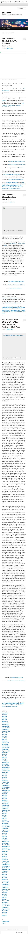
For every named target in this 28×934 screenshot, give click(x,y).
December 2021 (5, 805)
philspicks (6, 12)
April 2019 (4, 858)
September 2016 (6, 909)
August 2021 (5, 812)
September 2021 (6, 810)
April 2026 (4, 719)
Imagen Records (10, 186)
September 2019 (6, 849)
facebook (14, 185)
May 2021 (4, 817)
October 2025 (5, 729)
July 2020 (4, 833)
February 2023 (5, 782)
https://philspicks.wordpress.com (15, 179)
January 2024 (5, 764)
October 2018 (5, 868)
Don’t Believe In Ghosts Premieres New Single (9, 197)
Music (16, 182)
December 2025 (5, 726)
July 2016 (4, 912)
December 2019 (5, 845)
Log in (3, 923)
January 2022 (5, 803)
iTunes (23, 243)
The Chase (18, 105)
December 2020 (5, 825)
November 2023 (5, 767)
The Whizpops (19, 704)
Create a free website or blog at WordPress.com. (14, 929)
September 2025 (6, 731)
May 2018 (4, 876)
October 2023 (5, 769)
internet (16, 186)
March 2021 (5, 820)
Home (3, 28)
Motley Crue (4, 704)
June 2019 (4, 854)
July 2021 (4, 813)
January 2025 (5, 744)
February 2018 (5, 881)
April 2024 (4, 759)
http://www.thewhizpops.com (16, 677)
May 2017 (4, 896)
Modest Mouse (14, 310)
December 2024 (5, 746)
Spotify (5, 245)
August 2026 (5, 713)
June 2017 (4, 894)
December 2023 (5, 765)
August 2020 (5, 831)
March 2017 (5, 899)
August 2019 (5, 851)
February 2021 (5, 821)
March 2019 (5, 859)
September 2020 (6, 830)
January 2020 (5, 843)
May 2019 (4, 856)
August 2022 (5, 792)
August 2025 (5, 732)
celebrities (15, 184)
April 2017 (4, 897)
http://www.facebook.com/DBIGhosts (16, 284)
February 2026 (5, 723)
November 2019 (5, 846)
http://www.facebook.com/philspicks (10, 298)
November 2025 (5, 728)
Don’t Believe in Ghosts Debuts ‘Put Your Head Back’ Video (9, 42)
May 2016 (4, 915)
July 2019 (4, 853)
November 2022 (5, 787)
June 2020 (4, 835)
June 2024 (4, 756)
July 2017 (4, 892)
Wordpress (11, 188)
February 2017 (5, 900)
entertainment (9, 185)
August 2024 (5, 752)
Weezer (3, 706)
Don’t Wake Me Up (6, 107)
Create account (5, 921)
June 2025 (4, 736)
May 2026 (4, 718)
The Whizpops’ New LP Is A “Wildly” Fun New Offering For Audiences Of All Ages (11, 323)
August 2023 (5, 772)
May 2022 (4, 797)
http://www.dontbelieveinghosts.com (16, 281)
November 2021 (5, 807)
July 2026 (4, 714)
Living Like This (11, 105)
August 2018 (5, 871)
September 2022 (6, 790)
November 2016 (5, 905)
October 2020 (5, 828)
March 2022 (5, 800)
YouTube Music (13, 243)
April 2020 (4, 838)
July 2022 (4, 793)
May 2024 (4, 757)
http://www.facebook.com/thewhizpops (16, 680)
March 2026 (5, 721)
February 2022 (5, 802)
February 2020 (5, 841)
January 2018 (5, 882)
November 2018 (5, 866)
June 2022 (4, 795)
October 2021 (5, 808)
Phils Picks (10, 311)
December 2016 (5, 904)
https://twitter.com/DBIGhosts (16, 168)
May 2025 (4, 737)
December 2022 (5, 785)
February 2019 (5, 861)
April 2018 (4, 877)
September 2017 (6, 889)
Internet (13, 182)
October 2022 (5, 789)
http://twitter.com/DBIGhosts (15, 288)
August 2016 (5, 910)
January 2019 (5, 863)
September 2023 (6, 770)
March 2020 (5, 840)
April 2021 (4, 818)
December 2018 (5, 864)
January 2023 (5, 784)
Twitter (6, 188)
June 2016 (4, 914)
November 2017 (5, 886)
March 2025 (5, 741)
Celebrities (8, 182)
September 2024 (6, 751)
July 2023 (4, 774)
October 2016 (5, 907)
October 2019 (5, 848)
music (3, 188)
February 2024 (5, 762)
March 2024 (5, 761)
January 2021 (5, 823)
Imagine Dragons (19, 309)
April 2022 (4, 798)
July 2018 (4, 873)
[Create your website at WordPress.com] (14, 2)
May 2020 (4, 836)
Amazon (19, 243)
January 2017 (5, 902)
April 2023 (4, 779)
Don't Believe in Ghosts (12, 307)
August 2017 (5, 891)
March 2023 (5, 780)
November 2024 (5, 747)
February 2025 (5, 742)
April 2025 (4, 739)
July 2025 (4, 734)
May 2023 (4, 777)
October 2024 (5, 749)
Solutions (4, 100)
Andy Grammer (9, 184)
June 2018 (4, 874)
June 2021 (4, 815)
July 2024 (4, 754)
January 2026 (5, 724)
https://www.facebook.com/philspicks (11, 174)
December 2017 (5, 884)
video (13, 89)
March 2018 (5, 879)
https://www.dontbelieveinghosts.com (16, 161)
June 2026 (4, 716)
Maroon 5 (20, 186)
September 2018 (6, 869)
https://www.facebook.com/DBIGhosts (16, 164)
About (8, 28)
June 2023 (4, 775)
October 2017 (5, 887)
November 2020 (5, 826)
